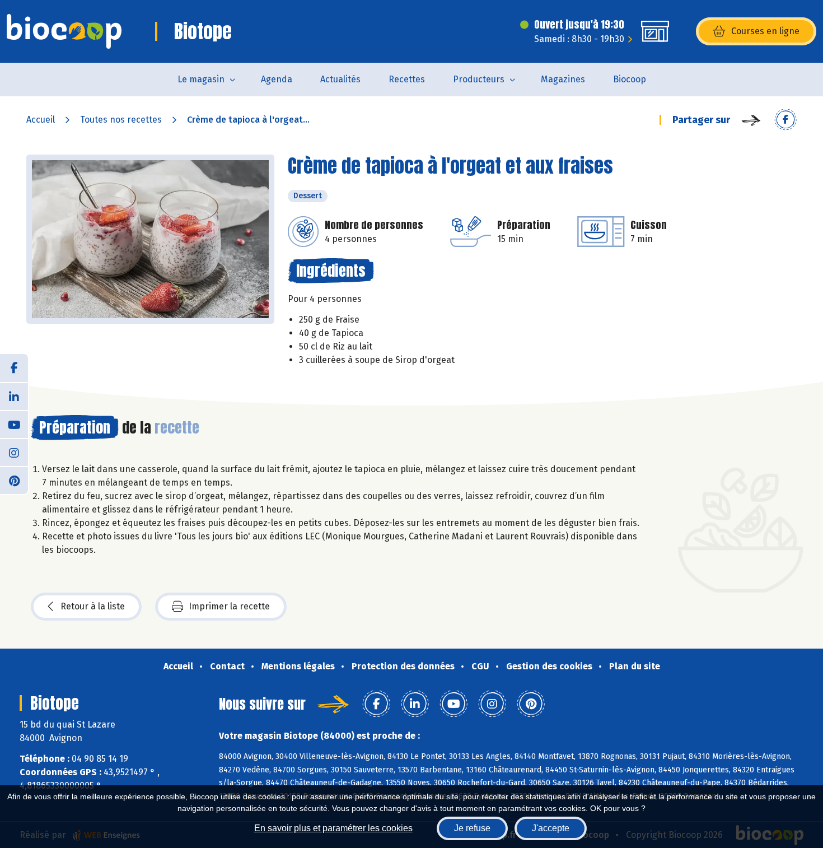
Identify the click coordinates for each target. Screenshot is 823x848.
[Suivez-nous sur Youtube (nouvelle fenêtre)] (14, 424)
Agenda (276, 79)
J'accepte (550, 828)
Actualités (340, 79)
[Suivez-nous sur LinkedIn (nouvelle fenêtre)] (14, 396)
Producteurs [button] (478, 79)
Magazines (563, 79)
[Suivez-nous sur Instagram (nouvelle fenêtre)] (14, 452)
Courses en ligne (765, 31)
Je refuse (472, 828)
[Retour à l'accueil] (64, 31)
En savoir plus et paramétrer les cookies (333, 828)
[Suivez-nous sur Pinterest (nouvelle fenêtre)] (14, 480)
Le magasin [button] (201, 79)
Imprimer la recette (229, 606)
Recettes (407, 79)
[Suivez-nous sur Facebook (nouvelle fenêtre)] (14, 368)
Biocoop (629, 79)
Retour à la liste (92, 606)
